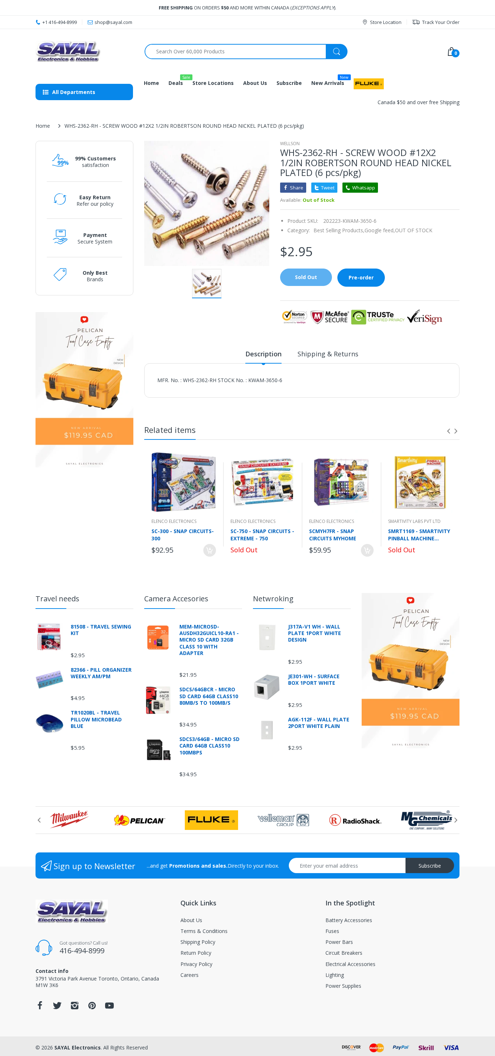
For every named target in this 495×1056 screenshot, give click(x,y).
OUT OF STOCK (413, 230)
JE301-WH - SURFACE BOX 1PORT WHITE (314, 679)
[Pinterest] (92, 1007)
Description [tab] (263, 353)
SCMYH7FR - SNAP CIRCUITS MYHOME (332, 534)
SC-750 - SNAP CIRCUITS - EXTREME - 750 (262, 534)
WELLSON (290, 143)
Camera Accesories (176, 598)
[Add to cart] (209, 550)
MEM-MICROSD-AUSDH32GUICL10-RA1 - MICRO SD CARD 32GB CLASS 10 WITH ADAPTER (209, 639)
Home (43, 125)
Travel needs (57, 598)
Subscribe (430, 865)
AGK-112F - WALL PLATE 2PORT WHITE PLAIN (318, 722)
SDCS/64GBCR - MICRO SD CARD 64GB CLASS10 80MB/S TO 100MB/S (208, 696)
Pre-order (361, 277)
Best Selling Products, (339, 230)
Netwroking (273, 598)
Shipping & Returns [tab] (328, 353)
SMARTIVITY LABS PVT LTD (414, 521)
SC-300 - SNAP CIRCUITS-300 (182, 534)
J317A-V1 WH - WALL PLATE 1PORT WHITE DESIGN (314, 633)
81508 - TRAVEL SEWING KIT (101, 630)
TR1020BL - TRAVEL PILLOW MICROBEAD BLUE (96, 719)
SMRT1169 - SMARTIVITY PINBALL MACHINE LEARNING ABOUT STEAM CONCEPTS (419, 534)
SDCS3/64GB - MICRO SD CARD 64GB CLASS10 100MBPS (209, 746)
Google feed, (380, 230)
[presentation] (448, 431)
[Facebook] (40, 1007)
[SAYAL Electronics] (85, 51)
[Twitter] (57, 1007)
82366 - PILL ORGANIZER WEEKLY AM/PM (101, 673)
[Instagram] (74, 1007)
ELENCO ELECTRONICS (173, 521)
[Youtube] (109, 1007)
